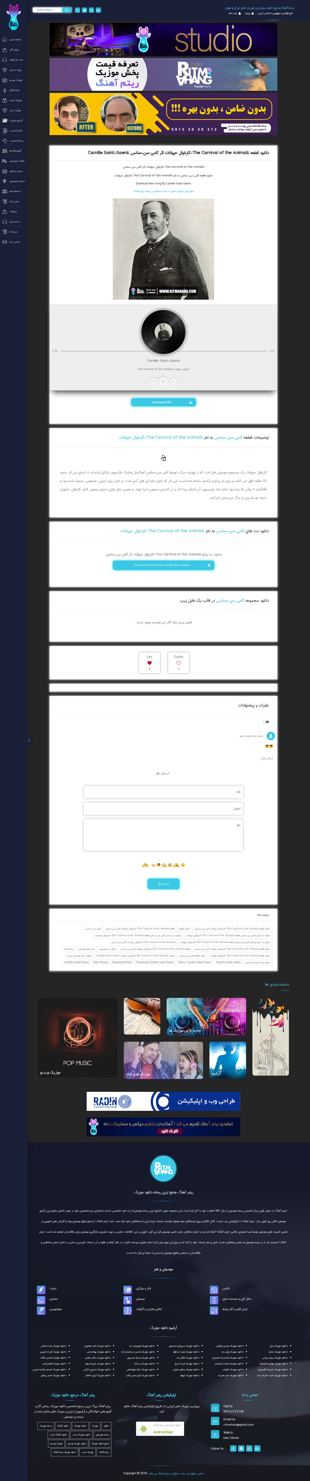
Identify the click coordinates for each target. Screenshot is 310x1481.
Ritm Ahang (100, 962)
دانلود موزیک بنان (279, 1346)
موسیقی (140, 1298)
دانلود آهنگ (63, 1426)
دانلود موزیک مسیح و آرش (97, 1369)
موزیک (95, 1426)
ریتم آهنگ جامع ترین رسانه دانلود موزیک (163, 1192)
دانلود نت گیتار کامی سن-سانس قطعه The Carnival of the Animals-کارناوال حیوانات (228, 935)
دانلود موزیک (80, 1426)
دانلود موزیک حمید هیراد (231, 1375)
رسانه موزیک (46, 1426)
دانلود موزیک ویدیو (77, 1443)
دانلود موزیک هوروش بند (142, 1346)
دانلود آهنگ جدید (58, 1435)
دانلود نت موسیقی (107, 949)
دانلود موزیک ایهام (189, 1375)
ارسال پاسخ (267, 758)
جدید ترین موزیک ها (185, 1030)
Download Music (122, 962)
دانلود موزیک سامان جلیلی (186, 1369)
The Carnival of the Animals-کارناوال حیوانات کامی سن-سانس (143, 942)
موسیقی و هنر (163, 1269)
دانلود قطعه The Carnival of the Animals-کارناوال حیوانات (240, 956)
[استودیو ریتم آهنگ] (163, 1126)
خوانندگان (262, 1071)
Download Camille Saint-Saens (155, 962)
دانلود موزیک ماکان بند (187, 1357)
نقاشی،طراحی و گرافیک (149, 1309)
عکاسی (226, 1288)
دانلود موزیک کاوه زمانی (54, 1363)
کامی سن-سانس (93, 929)
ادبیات (53, 1288)
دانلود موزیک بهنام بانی (99, 1352)
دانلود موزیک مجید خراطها (186, 1352)
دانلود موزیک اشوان (233, 1369)
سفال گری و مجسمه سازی (237, 1298)
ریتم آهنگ (69, 949)
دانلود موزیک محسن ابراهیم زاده (138, 1352)
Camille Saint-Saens (228, 962)
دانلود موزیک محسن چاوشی (230, 1346)
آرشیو (216, 1073)
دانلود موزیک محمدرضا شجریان (228, 1357)
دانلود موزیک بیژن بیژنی (275, 1357)
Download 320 (162, 402)
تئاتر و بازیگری (143, 1288)
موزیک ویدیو (50, 1072)
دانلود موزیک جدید (81, 1435)
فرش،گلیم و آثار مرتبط (234, 1309)
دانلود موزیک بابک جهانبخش (141, 1369)
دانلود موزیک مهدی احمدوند (273, 1363)
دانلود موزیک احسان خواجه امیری (49, 1369)
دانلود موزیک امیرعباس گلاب (140, 1375)
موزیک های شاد (138, 1074)
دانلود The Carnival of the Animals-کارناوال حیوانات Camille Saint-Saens (135, 956)
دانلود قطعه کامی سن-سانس (192, 956)
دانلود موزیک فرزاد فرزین (53, 1352)
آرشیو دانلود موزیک (163, 1327)
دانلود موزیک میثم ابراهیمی (229, 1363)
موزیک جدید (87, 1452)
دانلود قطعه (184, 929)
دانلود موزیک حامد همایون (97, 1346)
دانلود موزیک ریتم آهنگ (64, 1452)
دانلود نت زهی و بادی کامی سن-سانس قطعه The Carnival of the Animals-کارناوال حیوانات (225, 942)
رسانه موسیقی (102, 1435)
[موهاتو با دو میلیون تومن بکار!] (163, 113)
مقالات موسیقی (137, 1029)
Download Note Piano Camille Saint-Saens (162, 565)
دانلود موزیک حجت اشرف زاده (272, 1375)
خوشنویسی (56, 1309)
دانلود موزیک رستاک (144, 1363)
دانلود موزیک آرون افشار (98, 1375)
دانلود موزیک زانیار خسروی (141, 1357)
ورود (247, 13)
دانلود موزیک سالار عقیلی (98, 1357)
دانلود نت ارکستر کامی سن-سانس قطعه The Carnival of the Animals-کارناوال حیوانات (138, 935)
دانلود (106, 1426)
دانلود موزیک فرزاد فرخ (187, 1363)
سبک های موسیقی (86, 949)
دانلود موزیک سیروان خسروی (184, 1346)
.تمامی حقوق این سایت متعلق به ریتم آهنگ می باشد (176, 1473)
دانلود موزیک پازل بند (232, 1352)
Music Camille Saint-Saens (195, 962)
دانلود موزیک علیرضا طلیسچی (273, 1369)
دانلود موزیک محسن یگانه (53, 1357)
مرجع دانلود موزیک (100, 1443)
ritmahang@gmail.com (239, 1424)
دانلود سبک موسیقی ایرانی (79, 956)
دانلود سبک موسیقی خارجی (257, 962)
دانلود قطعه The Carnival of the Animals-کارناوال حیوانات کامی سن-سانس (232, 929)
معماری (54, 1298)
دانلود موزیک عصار (278, 1352)
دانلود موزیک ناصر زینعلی (53, 1375)
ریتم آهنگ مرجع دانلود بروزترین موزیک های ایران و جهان (259, 8)
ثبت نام (233, 13)
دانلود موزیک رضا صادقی (53, 1346)
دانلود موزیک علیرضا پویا (98, 1363)
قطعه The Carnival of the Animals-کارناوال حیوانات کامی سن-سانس (140, 929)
